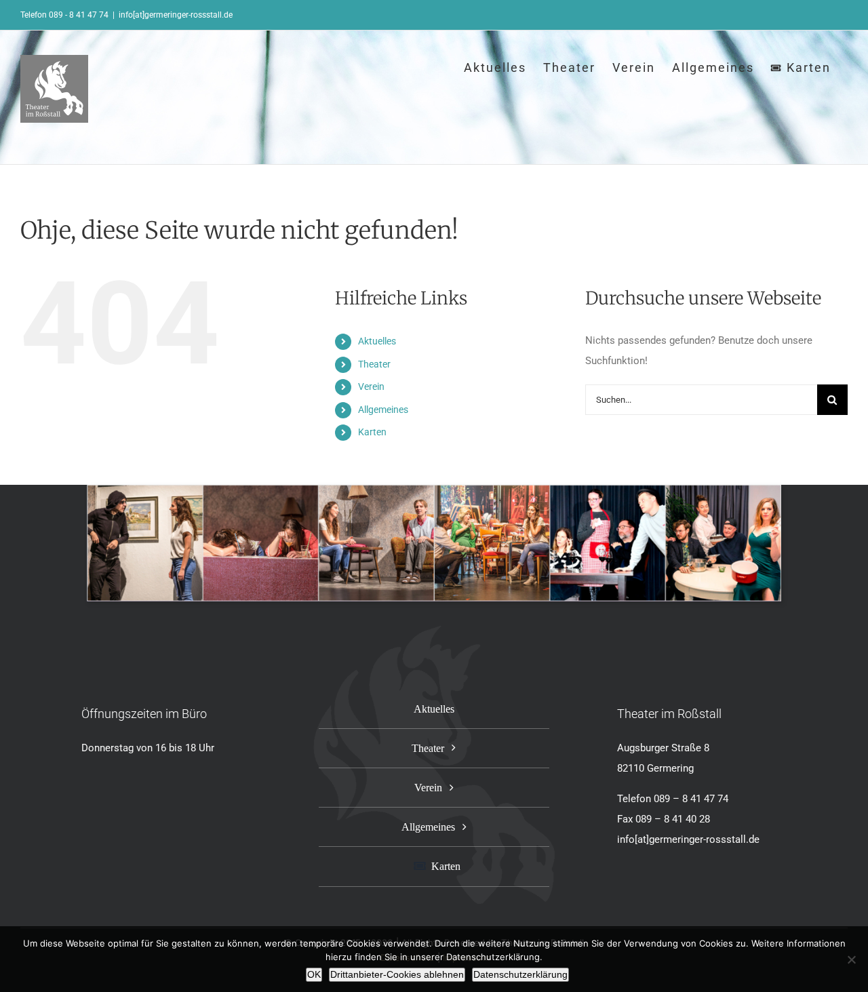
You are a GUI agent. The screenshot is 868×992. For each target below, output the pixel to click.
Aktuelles (377, 341)
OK (314, 974)
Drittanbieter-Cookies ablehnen (397, 974)
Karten (372, 431)
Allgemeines (383, 409)
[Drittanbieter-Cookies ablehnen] (851, 959)
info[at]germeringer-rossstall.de (176, 15)
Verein (371, 386)
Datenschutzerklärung (520, 974)
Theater (374, 364)
